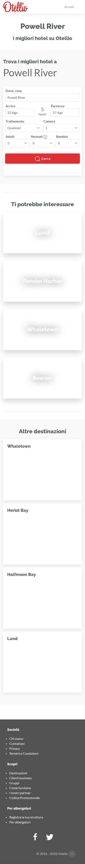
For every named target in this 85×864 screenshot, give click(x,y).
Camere (49, 121)
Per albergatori (20, 822)
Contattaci (17, 743)
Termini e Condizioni (23, 753)
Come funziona (20, 788)
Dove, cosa (14, 91)
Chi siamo (16, 738)
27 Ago (58, 112)
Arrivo (10, 106)
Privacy (14, 748)
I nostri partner (20, 793)
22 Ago (12, 112)
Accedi (69, 7)
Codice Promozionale (24, 798)
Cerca (45, 158)
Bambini (62, 136)
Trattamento (15, 121)
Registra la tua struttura (26, 817)
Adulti (10, 136)
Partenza (57, 106)
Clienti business (20, 778)
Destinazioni (18, 773)
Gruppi (14, 783)
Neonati (37, 136)
